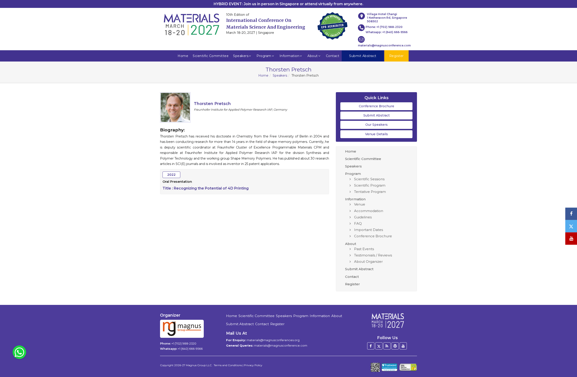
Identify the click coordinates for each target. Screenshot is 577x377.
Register (352, 284)
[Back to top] (566, 361)
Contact (332, 56)
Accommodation (368, 211)
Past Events (364, 249)
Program (263, 56)
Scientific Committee (211, 56)
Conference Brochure (376, 106)
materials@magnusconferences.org (273, 340)
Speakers (240, 56)
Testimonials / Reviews (373, 255)
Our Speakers (376, 125)
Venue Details (376, 134)
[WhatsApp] (19, 352)
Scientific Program (369, 185)
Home (183, 56)
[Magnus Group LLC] (182, 329)
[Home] (387, 320)
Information (289, 56)
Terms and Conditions (228, 365)
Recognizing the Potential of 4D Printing (211, 188)
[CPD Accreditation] (332, 25)
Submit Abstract (376, 115)
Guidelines (363, 217)
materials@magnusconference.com (384, 45)
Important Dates (368, 230)
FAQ (358, 223)
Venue (359, 204)
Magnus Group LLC (199, 365)
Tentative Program (370, 192)
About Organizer (368, 261)
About (312, 56)
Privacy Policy (253, 365)
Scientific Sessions (369, 179)
